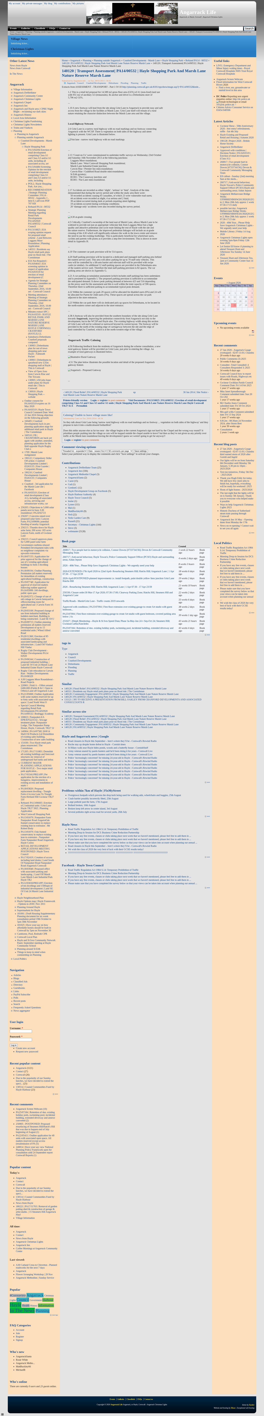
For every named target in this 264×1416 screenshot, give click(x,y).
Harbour (47, 1300)
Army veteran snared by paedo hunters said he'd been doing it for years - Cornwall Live (110, 751)
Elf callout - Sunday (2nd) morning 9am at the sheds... (237, 177)
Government (36, 1300)
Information (46, 1305)
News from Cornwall (20, 68)
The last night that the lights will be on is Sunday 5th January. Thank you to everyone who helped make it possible (237, 497)
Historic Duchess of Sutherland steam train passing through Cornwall (235, 513)
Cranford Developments (96, 83)
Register (20, 1336)
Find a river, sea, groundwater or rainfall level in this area (234, 89)
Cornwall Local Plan (27, 937)
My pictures (78, 3)
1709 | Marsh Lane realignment (33, 453)
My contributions (62, 3)
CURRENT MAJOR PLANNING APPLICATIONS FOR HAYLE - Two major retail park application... (37, 767)
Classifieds (40, 28)
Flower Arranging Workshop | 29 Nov (34, 1274)
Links (16, 991)
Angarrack (20, 32)
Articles (17, 975)
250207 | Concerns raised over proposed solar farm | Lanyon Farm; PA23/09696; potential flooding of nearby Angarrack (35, 520)
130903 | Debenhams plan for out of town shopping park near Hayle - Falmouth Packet (38, 351)
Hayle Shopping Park (93, 32)
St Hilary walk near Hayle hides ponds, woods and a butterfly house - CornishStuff (108, 747)
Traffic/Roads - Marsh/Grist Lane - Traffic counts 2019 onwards (93, 601)
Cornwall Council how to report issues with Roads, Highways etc (236, 375)
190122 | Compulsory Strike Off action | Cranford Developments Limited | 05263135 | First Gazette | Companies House (38, 463)
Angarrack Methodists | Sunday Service (35, 1277)
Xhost (233, 1408)
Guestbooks (19, 988)
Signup (19, 1340)
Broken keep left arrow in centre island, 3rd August (92, 808)
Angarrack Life (198, 12)
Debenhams (113, 83)
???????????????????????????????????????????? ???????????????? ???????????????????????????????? (118, 852)
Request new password (27, 1051)
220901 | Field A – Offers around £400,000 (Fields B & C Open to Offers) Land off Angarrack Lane (37, 688)
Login (94, 400)
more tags (55, 1315)
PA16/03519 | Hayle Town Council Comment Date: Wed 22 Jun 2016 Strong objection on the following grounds (38, 413)
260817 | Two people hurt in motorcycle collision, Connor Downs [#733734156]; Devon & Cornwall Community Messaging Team (236, 167)
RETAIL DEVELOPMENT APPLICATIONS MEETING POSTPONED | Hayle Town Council (35, 850)
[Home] (132, 23)
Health (26, 1305)
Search (16, 1004)
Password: (16, 1036)
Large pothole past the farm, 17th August (87, 802)
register (104, 400)
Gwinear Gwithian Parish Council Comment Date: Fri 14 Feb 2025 (236, 384)
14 (246, 297)
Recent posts (19, 1001)
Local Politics (20, 959)
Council (22, 1299)
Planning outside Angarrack (44, 32)
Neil (70, 514)
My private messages (32, 3)
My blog (48, 3)
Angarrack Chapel (22, 102)
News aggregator (21, 1010)
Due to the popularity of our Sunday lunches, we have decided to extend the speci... (35, 1081)
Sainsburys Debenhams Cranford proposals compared (39, 340)
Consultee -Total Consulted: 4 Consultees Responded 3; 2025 (235, 366)
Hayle (15, 1305)
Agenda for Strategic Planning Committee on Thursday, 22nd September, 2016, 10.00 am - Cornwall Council (39, 286)
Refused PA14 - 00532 (111, 32)
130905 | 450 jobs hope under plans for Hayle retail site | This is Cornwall (39, 384)
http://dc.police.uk (241, 99)
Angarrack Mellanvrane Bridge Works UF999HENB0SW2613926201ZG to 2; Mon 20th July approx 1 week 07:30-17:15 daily (237, 199)
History (33, 1305)
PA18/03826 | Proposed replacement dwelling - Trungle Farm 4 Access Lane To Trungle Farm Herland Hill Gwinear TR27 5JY (37, 794)
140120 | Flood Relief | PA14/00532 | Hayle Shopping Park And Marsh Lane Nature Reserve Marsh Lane (115, 688)
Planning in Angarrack (28, 134)
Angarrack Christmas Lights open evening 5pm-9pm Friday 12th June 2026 (236, 240)
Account (20, 1330)
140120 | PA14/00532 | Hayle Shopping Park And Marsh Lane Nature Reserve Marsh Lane (154, 32)
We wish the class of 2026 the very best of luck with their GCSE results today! (106, 849)
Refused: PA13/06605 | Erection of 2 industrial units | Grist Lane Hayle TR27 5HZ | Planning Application (36, 806)
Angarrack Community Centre (28, 96)
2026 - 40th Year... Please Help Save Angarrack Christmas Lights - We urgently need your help (108, 565)
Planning (29, 32)
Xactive (251, 1405)
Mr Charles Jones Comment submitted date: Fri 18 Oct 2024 (235, 404)
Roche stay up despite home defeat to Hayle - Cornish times (97, 744)
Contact (19, 1071)
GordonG (72, 487)
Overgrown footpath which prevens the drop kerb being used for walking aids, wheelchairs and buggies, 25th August (124, 795)
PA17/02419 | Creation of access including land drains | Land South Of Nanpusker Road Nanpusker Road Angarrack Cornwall (37, 861)
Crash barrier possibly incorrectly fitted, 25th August (93, 798)
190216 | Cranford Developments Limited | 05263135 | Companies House (36, 476)
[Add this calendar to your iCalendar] (253, 332)
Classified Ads (20, 981)
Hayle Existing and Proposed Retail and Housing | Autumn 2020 (237, 136)
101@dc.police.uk (225, 104)
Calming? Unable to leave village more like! (88, 415)
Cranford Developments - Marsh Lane (69, 32)
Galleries (25, 28)
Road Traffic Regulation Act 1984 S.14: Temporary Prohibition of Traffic (103, 829)
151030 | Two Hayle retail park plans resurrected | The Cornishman (36, 745)
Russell (71, 521)
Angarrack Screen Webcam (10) (31, 1109)
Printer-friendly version (75, 400)
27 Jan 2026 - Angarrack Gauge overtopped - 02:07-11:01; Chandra (237, 351)
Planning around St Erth (28, 949)
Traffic (144, 83)
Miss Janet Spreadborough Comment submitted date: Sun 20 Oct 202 (236, 394)
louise (71, 501)
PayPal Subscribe (21, 994)
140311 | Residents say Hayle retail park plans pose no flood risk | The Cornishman (39, 253)
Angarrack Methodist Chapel (82, 474)
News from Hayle (18, 65)
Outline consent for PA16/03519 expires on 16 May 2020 (37, 403)
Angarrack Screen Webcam (229, 79)
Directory (18, 984)
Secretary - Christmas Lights (81, 524)
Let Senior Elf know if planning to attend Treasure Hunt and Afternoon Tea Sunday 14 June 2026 (236, 250)
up (134, 392)
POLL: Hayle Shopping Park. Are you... (39, 185)
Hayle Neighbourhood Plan (30, 898)
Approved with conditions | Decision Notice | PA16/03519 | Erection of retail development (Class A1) (235, 154)
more (56, 1094)
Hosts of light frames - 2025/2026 (236, 489)
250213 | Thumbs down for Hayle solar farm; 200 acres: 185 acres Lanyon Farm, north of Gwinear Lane (37, 531)
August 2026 (234, 282)
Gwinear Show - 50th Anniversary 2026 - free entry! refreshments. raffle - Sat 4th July (236, 129)
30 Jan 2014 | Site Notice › (196, 392)
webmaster (73, 531)
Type (64, 648)
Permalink (81, 405)
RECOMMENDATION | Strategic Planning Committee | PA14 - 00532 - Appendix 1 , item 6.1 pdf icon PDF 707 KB (40, 197)
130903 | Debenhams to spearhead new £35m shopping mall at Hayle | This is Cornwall (39, 364)
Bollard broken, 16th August (81, 805)
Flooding (124, 83)
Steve (70, 528)
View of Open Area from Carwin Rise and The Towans (39, 374)
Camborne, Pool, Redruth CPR (32, 934)
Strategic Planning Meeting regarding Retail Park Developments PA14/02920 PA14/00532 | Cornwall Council (39, 218)
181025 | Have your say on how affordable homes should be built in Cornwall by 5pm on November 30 (34, 928)
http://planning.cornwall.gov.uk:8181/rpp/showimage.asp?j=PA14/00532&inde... (161, 87)
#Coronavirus (18, 1295)
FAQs (52, 28)
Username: (16, 1028)
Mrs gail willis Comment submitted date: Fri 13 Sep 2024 (237, 413)
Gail (70, 484)
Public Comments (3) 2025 (233, 359)
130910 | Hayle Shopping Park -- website (36, 394)
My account (14, 3)
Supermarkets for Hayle (28, 910)
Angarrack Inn (20, 105)
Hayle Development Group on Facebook (87, 491)
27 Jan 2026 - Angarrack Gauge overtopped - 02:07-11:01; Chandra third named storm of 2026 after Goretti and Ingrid (237, 452)
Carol (70, 481)
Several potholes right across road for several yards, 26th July (97, 812)
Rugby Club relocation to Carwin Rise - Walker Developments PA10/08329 (37, 673)
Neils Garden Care (77, 518)
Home (12, 32)
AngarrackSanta (76, 477)
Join (18, 1333)
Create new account (25, 1048)
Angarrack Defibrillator (24, 92)
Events (13, 28)
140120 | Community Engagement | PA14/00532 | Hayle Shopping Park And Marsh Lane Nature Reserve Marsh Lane (121, 694)
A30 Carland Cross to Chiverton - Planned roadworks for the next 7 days (36, 1266)
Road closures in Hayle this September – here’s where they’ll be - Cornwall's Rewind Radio (112, 741)
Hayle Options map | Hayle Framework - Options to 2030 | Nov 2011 (36, 902)
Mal (70, 508)
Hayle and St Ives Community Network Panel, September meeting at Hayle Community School (36, 943)
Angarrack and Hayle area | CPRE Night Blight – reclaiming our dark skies (33, 110)
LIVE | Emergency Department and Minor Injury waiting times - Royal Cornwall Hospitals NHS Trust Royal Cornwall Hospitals (234, 69)
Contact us (65, 28)
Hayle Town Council (78, 497)
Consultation (226, 429)
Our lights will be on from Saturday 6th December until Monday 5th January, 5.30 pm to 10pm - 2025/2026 (237, 464)
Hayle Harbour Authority (80, 494)
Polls (15, 997)
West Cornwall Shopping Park (35, 814)
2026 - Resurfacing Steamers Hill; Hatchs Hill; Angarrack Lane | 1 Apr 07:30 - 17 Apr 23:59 (107, 587)
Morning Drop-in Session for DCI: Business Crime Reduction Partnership (103, 832)
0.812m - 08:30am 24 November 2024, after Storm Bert (236, 422)
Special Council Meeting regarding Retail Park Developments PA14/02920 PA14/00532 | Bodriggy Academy (37, 709)
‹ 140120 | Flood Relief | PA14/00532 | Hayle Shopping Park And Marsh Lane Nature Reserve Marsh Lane (92, 393)
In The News (16, 73)
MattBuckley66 (75, 511)
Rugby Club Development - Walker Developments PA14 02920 (34, 653)
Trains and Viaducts (23, 127)
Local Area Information (24, 118)
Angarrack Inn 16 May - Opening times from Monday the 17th (236, 521)
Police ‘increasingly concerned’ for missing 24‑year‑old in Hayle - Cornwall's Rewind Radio (112, 758)
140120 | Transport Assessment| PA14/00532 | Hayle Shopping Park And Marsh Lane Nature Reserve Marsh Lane (119, 716)
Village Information (22, 89)
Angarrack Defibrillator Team (82, 467)
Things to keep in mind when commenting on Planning (31, 953)
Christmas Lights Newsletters (27, 124)
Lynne (71, 504)
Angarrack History (22, 114)
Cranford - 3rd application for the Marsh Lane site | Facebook (38, 487)
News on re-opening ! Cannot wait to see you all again (236, 527)
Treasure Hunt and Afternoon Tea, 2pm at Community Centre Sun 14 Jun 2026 (236, 261)
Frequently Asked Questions (27, 1007)
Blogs (16, 978)
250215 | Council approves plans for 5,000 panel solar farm (36, 540)
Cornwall (20, 1074)
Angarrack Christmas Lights (27, 99)
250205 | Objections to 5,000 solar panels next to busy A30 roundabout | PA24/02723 (37, 510)
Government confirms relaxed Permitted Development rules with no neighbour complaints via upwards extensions (37, 549)
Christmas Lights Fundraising (27, 121)
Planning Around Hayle (28, 907)
